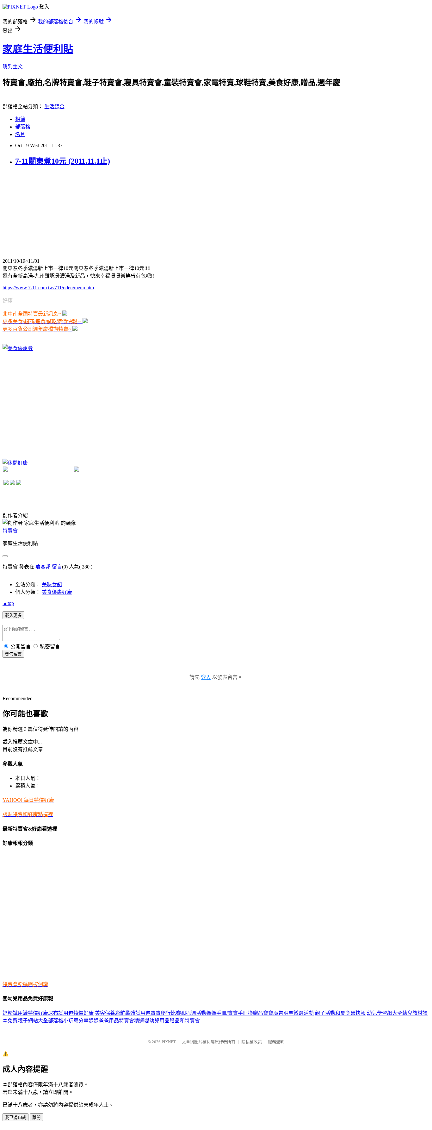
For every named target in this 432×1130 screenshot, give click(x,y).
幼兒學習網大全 (384, 1013)
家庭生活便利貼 (38, 49)
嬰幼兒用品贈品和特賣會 (172, 1020)
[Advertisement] (50, 211)
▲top (8, 603)
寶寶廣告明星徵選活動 (288, 1013)
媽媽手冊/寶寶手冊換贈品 (234, 1013)
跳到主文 (13, 66)
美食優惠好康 (57, 592)
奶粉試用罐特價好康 (25, 1013)
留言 (57, 566)
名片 (20, 134)
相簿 (20, 119)
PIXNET (169, 1041)
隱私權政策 (251, 1041)
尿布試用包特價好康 (71, 1013)
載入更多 (13, 615)
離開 (36, 1117)
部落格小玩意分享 (68, 1020)
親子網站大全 (33, 1020)
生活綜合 (54, 106)
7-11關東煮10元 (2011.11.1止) (62, 161)
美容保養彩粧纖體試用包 (123, 1013)
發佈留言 (13, 654)
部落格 (22, 126)
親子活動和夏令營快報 (340, 1013)
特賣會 (10, 530)
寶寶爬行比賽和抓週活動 (178, 1013)
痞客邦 (43, 566)
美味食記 (52, 584)
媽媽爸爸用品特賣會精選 (116, 1020)
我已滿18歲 (15, 1117)
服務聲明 (276, 1041)
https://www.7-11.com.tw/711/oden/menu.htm (48, 287)
